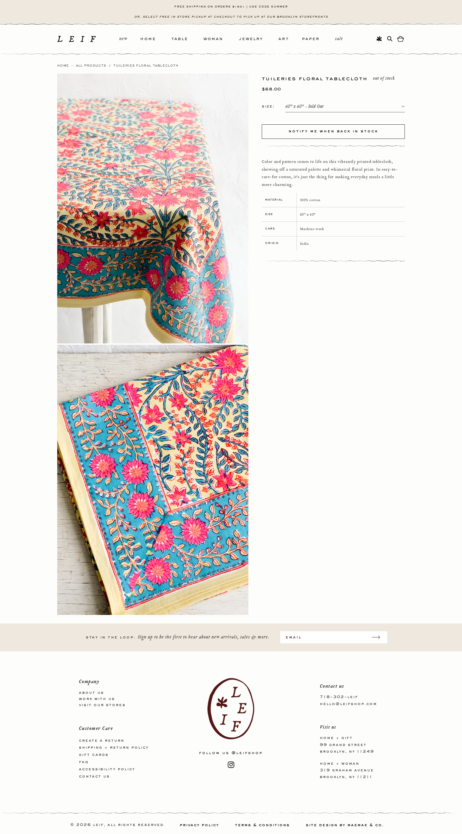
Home (63, 65)
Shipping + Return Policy (114, 747)
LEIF (98, 825)
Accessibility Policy (107, 769)
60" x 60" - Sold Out (304, 106)
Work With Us (97, 699)
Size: (268, 106)
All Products (91, 65)
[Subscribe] (379, 637)
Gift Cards (94, 755)
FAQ (83, 762)
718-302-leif (339, 697)
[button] (155, 39)
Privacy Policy (199, 825)
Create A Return (101, 740)
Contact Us (94, 776)
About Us (91, 693)
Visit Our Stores (102, 705)
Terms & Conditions (262, 825)
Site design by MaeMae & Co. (345, 825)
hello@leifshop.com (348, 704)
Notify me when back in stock (333, 131)
